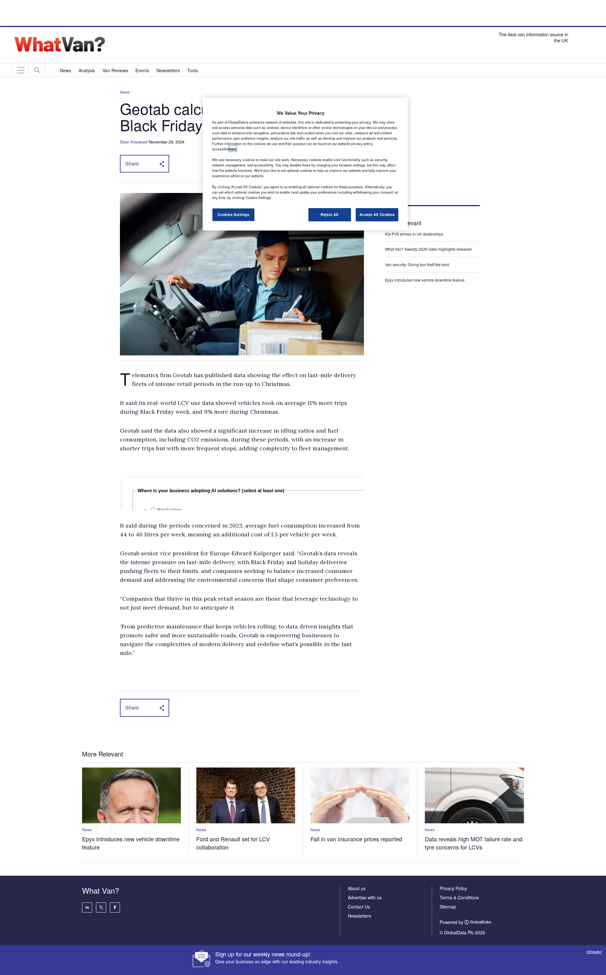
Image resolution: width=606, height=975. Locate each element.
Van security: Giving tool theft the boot (417, 264)
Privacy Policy (453, 888)
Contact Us (359, 906)
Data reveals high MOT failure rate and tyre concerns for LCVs (473, 843)
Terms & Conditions (459, 897)
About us (356, 888)
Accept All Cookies (376, 214)
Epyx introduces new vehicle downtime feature (425, 280)
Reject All (329, 214)
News (125, 92)
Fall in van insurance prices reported (356, 839)
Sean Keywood (133, 142)
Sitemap (448, 906)
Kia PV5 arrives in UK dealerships (414, 233)
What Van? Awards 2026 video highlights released (428, 249)
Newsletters (359, 916)
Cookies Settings (233, 214)
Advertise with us (365, 897)
